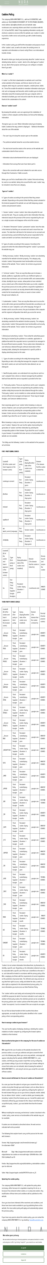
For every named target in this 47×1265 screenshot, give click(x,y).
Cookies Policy (8, 14)
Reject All (23, 1260)
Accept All (23, 1248)
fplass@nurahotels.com (36, 1219)
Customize (23, 1254)
